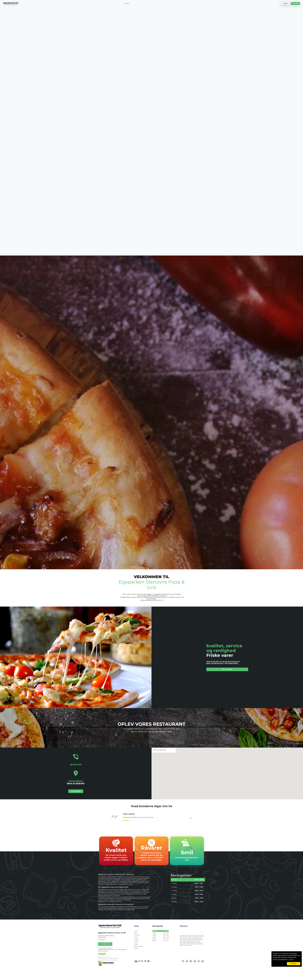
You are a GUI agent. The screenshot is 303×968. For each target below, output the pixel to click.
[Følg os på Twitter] (190, 961)
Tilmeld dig (295, 3)
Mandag (160, 931)
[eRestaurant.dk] (106, 963)
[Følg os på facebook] (182, 961)
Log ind (285, 3)
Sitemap (136, 948)
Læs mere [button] (291, 959)
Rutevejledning (75, 791)
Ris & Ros (154, 3)
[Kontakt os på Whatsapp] (198, 961)
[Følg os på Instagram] (186, 961)
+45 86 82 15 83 (106, 944)
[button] (279, 963)
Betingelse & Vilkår (138, 946)
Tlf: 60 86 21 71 (102, 939)
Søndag (160, 940)
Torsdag (160, 935)
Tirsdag (160, 932)
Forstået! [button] (293, 963)
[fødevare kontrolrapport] (102, 954)
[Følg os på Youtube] (202, 961)
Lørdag (160, 938)
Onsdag (160, 934)
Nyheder (136, 940)
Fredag (160, 937)
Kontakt (172, 3)
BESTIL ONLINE (227, 669)
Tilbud (135, 936)
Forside (126, 3)
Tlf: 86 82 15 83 (102, 937)
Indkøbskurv (143, 3)
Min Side (163, 3)
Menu (134, 3)
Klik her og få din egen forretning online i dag (107, 959)
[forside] (110, 927)
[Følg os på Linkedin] (194, 961)
